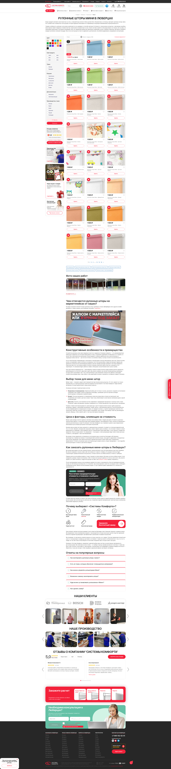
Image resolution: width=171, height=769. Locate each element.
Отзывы (92, 1)
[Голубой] (55, 41)
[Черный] (48, 48)
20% (57, 60)
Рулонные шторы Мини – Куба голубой (95, 59)
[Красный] (53, 43)
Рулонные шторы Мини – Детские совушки (74, 198)
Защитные (64, 745)
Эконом (50, 66)
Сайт (72, 656)
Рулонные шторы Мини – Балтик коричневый (114, 114)
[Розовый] (60, 43)
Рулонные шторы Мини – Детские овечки (115, 170)
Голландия (51, 115)
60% (57, 55)
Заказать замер (89, 6)
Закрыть (9, 765)
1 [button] (80, 680)
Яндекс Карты (64, 656)
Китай (50, 108)
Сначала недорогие (120, 37)
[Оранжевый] (55, 43)
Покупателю (85, 1)
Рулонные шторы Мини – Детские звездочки (115, 142)
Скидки (97, 1)
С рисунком (51, 80)
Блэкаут (86, 10)
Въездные (81, 743)
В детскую (47, 745)
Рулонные (47, 743)
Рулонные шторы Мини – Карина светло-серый (116, 253)
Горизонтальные (49, 755)
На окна (64, 735)
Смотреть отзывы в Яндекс (54, 140)
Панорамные (82, 753)
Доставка (97, 747)
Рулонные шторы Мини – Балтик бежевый (94, 114)
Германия (51, 110)
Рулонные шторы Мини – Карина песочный (114, 226)
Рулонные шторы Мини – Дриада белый (95, 197)
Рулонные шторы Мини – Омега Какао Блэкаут (75, 60)
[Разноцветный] (58, 43)
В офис (50, 87)
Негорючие (51, 94)
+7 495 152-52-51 (118, 736)
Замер (96, 737)
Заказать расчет (76, 1)
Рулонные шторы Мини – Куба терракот (75, 113)
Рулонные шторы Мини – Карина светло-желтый (75, 253)
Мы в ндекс (54, 657)
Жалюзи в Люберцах (51, 732)
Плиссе (47, 735)
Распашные (81, 747)
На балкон (64, 743)
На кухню (47, 741)
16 (101, 262)
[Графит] (58, 41)
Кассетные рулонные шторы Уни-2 (99, 267)
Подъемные (81, 749)
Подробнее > (97, 308)
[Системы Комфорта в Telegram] (118, 741)
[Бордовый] (53, 41)
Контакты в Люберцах (118, 732)
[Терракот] (58, 46)
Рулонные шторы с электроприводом (104, 270)
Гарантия (97, 749)
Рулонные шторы (63, 10)
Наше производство (100, 757)
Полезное (97, 751)
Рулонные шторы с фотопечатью (87, 270)
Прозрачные (65, 749)
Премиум (51, 69)
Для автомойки (82, 755)
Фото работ (67, 1)
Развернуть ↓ (71, 294)
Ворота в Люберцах (84, 732)
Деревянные (48, 749)
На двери (64, 739)
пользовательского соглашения (117, 766)
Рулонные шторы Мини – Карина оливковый (94, 226)
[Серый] (48, 46)
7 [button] (87, 680)
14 (97, 262)
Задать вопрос (118, 751)
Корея (50, 105)
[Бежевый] (48, 41)
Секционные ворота (121, 10)
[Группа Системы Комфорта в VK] (113, 741)
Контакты (109, 1)
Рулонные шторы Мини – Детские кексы (75, 169)
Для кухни (51, 82)
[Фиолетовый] (60, 46)
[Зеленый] (48, 43)
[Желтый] (60, 41)
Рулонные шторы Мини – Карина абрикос (73, 226)
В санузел (64, 741)
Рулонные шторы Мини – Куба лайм (94, 87)
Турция (50, 112)
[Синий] (50, 46)
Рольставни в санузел (97, 10)
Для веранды (65, 753)
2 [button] (81, 680)
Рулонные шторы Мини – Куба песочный (116, 87)
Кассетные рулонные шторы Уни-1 (83, 267)
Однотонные (51, 76)
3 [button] (82, 680)
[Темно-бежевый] (55, 46)
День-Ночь (109, 10)
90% (49, 57)
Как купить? (98, 753)
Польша (50, 103)
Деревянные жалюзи (76, 10)
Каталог (51, 10)
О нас (96, 735)
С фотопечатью (65, 757)
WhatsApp (79, 656)
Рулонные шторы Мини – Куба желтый (116, 59)
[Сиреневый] (53, 46)
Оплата (97, 741)
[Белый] (50, 41)
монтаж (83, 516)
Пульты (80, 735)
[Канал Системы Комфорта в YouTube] (115, 741)
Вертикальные (48, 751)
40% (57, 57)
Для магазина (65, 755)
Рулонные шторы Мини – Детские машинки (94, 170)
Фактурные (51, 78)
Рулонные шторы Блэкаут (114, 267)
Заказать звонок (55, 213)
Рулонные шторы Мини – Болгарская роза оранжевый (95, 142)
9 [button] (89, 680)
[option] (52, 603)
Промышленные (82, 757)
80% (49, 60)
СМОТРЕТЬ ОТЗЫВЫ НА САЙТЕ (54, 142)
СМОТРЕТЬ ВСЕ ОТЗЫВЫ (116, 656)
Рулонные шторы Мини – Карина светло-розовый (95, 253)
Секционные (82, 751)
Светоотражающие (53, 96)
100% (50, 55)
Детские (50, 85)
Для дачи (64, 737)
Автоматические (49, 757)
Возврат (97, 745)
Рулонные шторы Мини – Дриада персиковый (114, 198)
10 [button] (90, 680)
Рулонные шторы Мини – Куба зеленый (75, 87)
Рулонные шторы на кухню (72, 270)
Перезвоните (100, 6)
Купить (75, 63)
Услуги (103, 1)
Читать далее (92, 674)
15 (99, 262)
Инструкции (98, 755)
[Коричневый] (50, 43)
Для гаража (64, 747)
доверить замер (103, 459)
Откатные (81, 739)
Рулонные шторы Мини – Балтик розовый (73, 142)
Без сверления (70, 267)
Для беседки (65, 751)
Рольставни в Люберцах (69, 732)
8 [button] (88, 680)
